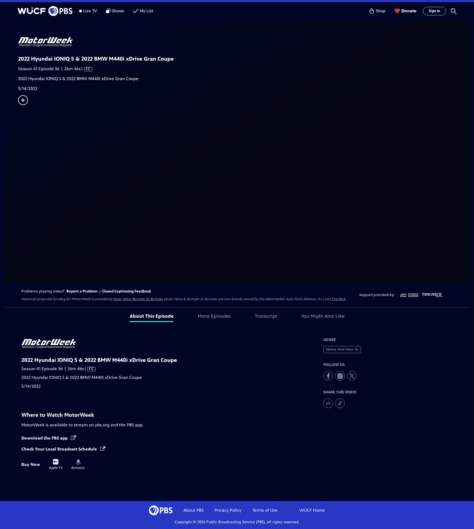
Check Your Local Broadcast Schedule (59, 449)
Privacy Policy (228, 510)
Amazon (78, 464)
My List (146, 10)
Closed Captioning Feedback (126, 291)
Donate (408, 10)
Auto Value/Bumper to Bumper (138, 299)
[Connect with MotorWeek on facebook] (328, 376)
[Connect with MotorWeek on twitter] (352, 376)
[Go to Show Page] (244, 42)
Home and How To (342, 349)
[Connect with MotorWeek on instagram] (340, 376)
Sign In (434, 11)
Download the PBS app (45, 438)
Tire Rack (338, 299)
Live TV (90, 10)
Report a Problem (82, 291)
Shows (118, 10)
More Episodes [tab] (214, 316)
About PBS (194, 510)
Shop (380, 10)
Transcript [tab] (266, 316)
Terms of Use (265, 510)
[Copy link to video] (340, 403)
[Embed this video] (328, 403)
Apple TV (56, 464)
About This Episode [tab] (152, 316)
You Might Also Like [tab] (323, 316)
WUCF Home (312, 510)
